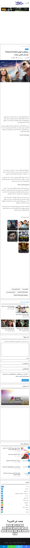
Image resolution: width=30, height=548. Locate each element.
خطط (24, 542)
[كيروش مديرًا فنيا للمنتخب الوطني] (25, 462)
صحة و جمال (25, 507)
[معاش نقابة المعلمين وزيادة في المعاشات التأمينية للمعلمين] (25, 475)
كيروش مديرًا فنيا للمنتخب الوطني (13, 460)
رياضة (27, 495)
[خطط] (19, 3)
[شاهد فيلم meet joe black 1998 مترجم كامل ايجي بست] (7, 323)
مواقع (27, 505)
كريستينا (25, 57)
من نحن (10, 542)
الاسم (27, 358)
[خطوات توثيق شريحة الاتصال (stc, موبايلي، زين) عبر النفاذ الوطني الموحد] (25, 450)
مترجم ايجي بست (10, 292)
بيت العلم (26, 491)
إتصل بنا (14, 542)
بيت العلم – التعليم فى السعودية (21, 493)
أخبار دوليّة (26, 498)
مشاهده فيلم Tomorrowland (20, 295)
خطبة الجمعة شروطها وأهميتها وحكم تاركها (11, 466)
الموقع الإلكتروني (25, 368)
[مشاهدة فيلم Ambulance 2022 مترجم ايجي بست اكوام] (22, 323)
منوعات (22, 46)
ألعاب (27, 509)
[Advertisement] (15, 28)
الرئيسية (26, 46)
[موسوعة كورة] (15, 9)
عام (27, 486)
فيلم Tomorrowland (22, 292)
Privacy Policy (19, 542)
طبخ (27, 511)
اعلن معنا (6, 542)
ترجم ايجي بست (15, 289)
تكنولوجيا (26, 502)
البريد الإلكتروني (25, 363)
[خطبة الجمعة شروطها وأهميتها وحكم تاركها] (25, 468)
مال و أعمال (25, 500)
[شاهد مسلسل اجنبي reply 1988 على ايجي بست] (22, 309)
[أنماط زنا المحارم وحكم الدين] (25, 456)
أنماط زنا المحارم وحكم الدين (14, 454)
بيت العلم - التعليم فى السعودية (20, 528)
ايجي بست (24, 289)
